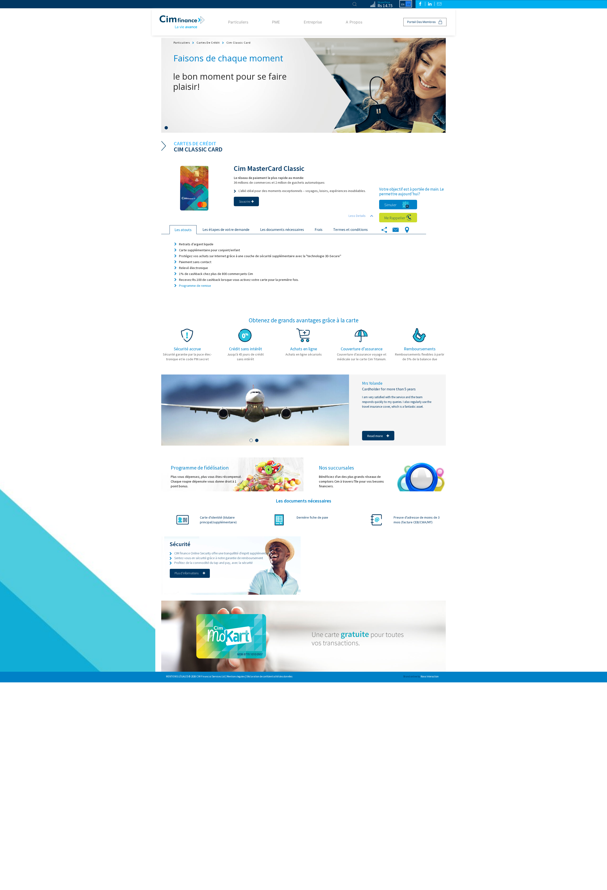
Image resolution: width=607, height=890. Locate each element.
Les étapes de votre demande (225, 229)
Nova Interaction (430, 676)
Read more (375, 436)
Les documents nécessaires (282, 229)
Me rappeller (394, 217)
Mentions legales (236, 676)
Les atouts (183, 229)
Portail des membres (421, 22)
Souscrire (244, 202)
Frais (318, 229)
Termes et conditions (350, 229)
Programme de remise (195, 285)
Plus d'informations (187, 573)
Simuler (390, 204)
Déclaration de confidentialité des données (269, 676)
